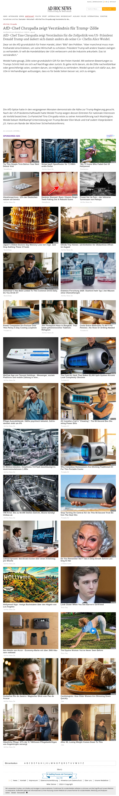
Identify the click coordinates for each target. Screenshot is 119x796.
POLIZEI (83, 16)
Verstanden (21, 793)
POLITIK (38, 16)
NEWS (5, 16)
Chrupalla (13, 24)
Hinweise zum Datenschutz (71, 780)
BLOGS (89, 2)
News (15, 780)
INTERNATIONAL (93, 16)
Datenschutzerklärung (49, 780)
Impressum (33, 780)
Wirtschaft (30, 19)
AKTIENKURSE (13, 16)
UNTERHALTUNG (54, 16)
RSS (106, 2)
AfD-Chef (6, 24)
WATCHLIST (113, 2)
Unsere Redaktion (101, 780)
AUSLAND (76, 16)
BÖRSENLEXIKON (97, 2)
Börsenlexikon (11, 763)
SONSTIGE (103, 16)
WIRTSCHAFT (29, 16)
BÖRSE (21, 16)
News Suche (107, 9)
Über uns (88, 780)
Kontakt (23, 780)
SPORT (44, 16)
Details (13, 793)
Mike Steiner (51, 784)
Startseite (22, 19)
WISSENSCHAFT (66, 16)
